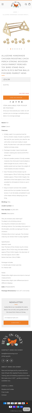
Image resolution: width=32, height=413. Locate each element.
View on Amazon (16, 97)
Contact (4, 395)
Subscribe (15, 322)
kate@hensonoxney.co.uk (10, 353)
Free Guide (5, 392)
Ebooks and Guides (8, 389)
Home (15, 12)
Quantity (6, 85)
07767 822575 (6, 356)
